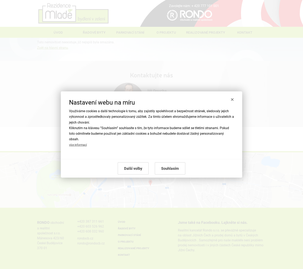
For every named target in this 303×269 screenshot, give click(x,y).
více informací (78, 145)
